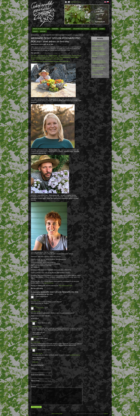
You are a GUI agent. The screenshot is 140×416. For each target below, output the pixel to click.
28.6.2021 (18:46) (37, 326)
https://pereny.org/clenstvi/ (65, 285)
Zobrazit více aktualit (97, 74)
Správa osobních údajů (57, 413)
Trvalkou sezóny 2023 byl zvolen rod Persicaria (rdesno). (98, 69)
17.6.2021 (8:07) (35, 300)
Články (102, 28)
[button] (87, 14)
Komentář (33, 386)
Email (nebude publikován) (38, 374)
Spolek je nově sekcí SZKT (41, 28)
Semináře (55, 28)
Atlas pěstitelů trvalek (81, 28)
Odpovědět (34, 306)
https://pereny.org (48, 283)
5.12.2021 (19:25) (35, 342)
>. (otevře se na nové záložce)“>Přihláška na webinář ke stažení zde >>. (50, 61)
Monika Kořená (40, 307)
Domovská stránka (35, 35)
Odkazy (35, 31)
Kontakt (43, 31)
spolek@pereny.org (76, 2)
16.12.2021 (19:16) (37, 353)
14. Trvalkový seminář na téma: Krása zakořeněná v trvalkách (99, 54)
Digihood (106, 413)
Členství (94, 28)
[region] (87, 14)
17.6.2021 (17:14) (35, 311)
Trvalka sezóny (66, 28)
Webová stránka (35, 380)
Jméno (32, 368)
